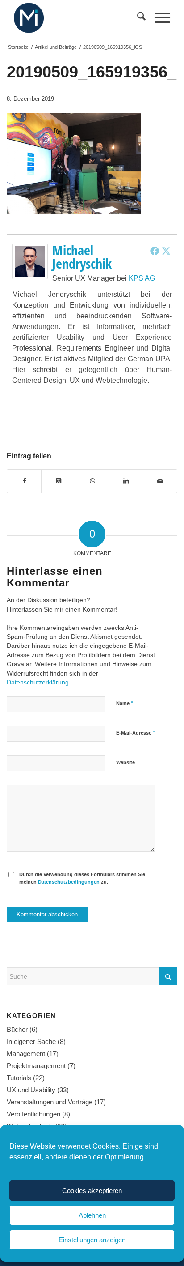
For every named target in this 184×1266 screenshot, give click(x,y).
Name (124, 703)
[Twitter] (166, 250)
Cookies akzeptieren (92, 1190)
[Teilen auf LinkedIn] (126, 481)
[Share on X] (58, 481)
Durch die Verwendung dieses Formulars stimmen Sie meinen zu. (82, 878)
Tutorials (19, 1078)
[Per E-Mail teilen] (160, 481)
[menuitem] (137, 18)
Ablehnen (92, 1215)
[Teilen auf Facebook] (24, 481)
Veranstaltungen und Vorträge (49, 1102)
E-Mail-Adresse (135, 732)
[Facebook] (154, 250)
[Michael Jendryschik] (30, 277)
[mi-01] (76, 18)
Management (26, 1053)
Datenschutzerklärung (38, 682)
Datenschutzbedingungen (69, 882)
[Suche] (137, 18)
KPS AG (142, 278)
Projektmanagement (36, 1065)
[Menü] (158, 18)
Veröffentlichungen (33, 1114)
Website (125, 762)
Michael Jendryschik (82, 257)
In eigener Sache (31, 1041)
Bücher (17, 1029)
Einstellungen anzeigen (92, 1240)
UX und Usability (31, 1090)
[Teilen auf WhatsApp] (92, 481)
